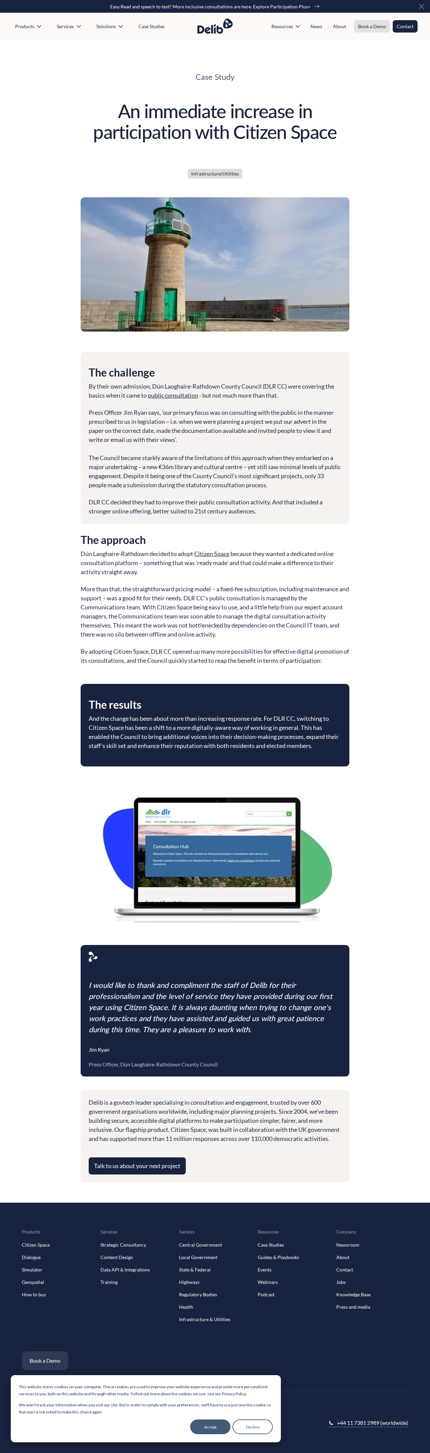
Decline (253, 1427)
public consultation (173, 395)
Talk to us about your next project (137, 1165)
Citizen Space (211, 553)
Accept (210, 1427)
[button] (422, 6)
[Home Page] (215, 26)
